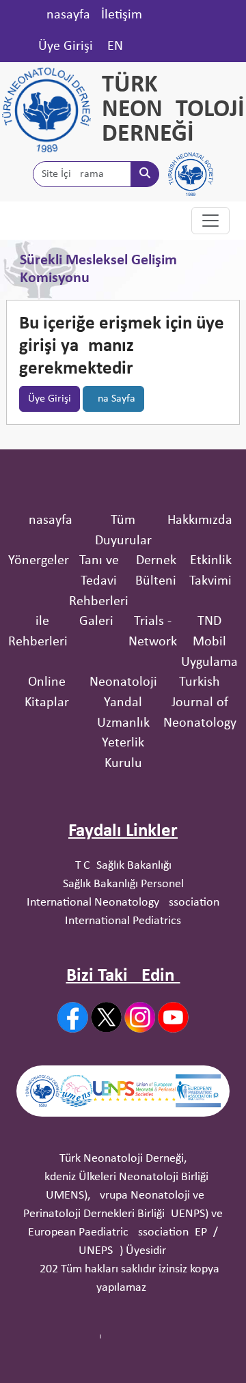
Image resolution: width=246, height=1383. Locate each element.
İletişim (121, 15)
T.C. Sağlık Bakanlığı (123, 865)
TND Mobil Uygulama (209, 642)
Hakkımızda (199, 520)
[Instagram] (139, 1017)
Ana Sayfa (113, 398)
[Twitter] (106, 1017)
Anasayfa (64, 15)
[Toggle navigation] (210, 220)
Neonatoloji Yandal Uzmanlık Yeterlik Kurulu (123, 722)
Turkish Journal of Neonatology (199, 702)
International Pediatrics (123, 920)
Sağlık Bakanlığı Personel (123, 884)
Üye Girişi (65, 46)
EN (115, 46)
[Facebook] (72, 1017)
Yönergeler (38, 561)
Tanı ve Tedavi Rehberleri (98, 581)
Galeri (96, 621)
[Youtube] (173, 1017)
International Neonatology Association (123, 902)
